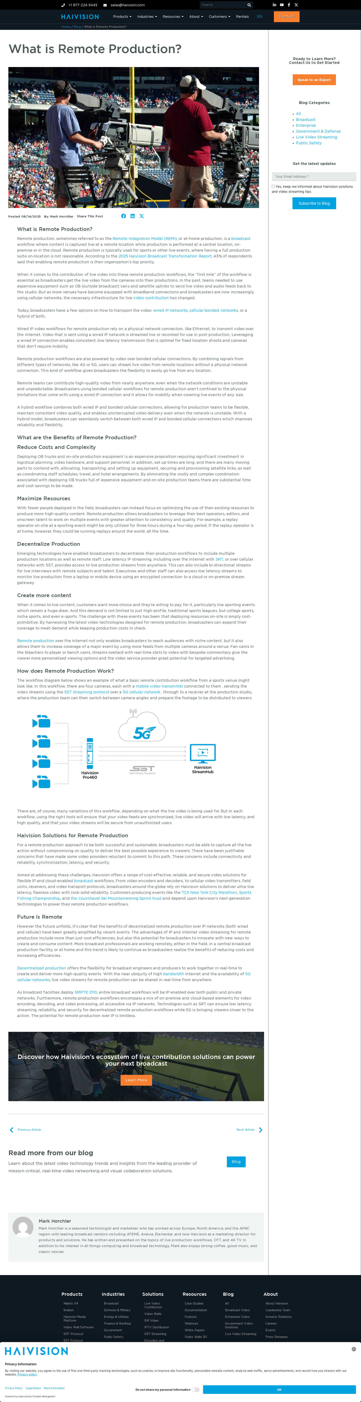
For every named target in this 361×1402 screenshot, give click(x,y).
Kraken (69, 1310)
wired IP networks (170, 311)
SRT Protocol (73, 1334)
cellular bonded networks (213, 311)
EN (259, 17)
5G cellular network (141, 692)
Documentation (196, 1310)
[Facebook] (289, 5)
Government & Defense (318, 131)
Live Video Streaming (316, 137)
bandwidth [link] (173, 974)
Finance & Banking (117, 1323)
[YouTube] (282, 5)
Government (113, 1330)
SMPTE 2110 (86, 992)
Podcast (191, 1317)
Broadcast (305, 120)
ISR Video (151, 1320)
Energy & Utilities (116, 1317)
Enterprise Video (237, 1317)
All (298, 114)
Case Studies (194, 1303)
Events (271, 1330)
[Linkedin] (275, 5)
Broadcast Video (237, 1310)
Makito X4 (71, 1303)
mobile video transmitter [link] (159, 686)
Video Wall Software (79, 1327)
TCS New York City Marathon (209, 893)
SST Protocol (73, 1340)
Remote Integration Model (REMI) (145, 239)
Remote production (35, 641)
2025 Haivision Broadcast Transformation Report (165, 256)
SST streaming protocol (86, 692)
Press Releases (277, 1337)
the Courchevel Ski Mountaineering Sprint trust (116, 898)
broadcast (240, 239)
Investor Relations (279, 1317)
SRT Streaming (155, 1334)
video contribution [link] (151, 298)
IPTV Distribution (156, 1327)
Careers (271, 1323)
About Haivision (277, 1303)
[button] (123, 216)
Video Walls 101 (196, 1337)
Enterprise (306, 126)
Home (66, 26)
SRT (219, 559)
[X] (297, 5)
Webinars (191, 1323)
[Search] (249, 5)
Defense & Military (117, 1310)
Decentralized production (41, 968)
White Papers (195, 1330)
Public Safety (309, 143)
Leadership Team (278, 1310)
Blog (77, 26)
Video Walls (152, 1314)
